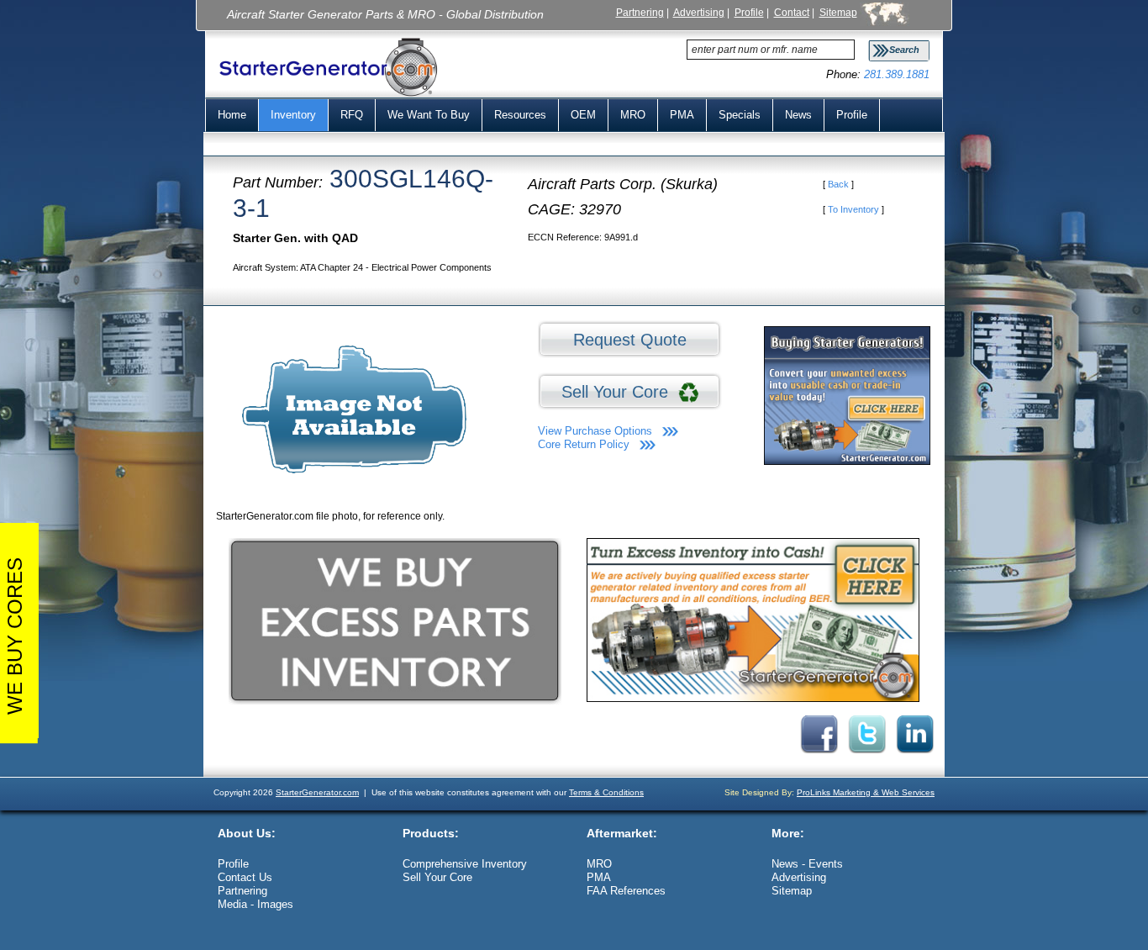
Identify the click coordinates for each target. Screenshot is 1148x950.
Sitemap (838, 12)
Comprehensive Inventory (465, 864)
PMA (682, 114)
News (798, 114)
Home (232, 114)
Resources (520, 114)
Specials (740, 114)
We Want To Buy (428, 114)
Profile (749, 12)
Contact (791, 12)
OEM (583, 114)
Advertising (698, 12)
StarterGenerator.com (317, 792)
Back (838, 184)
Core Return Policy (583, 444)
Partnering (640, 12)
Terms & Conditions (606, 792)
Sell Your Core (619, 392)
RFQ (351, 114)
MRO (632, 114)
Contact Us (245, 877)
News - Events (807, 864)
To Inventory (853, 209)
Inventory (293, 114)
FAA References (626, 890)
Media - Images (255, 904)
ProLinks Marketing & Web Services (866, 792)
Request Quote (630, 339)
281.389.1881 (896, 74)
